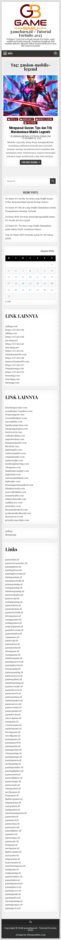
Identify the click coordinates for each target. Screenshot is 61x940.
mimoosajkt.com (14, 460)
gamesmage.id (13, 781)
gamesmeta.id (12, 774)
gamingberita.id (13, 665)
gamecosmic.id (13, 707)
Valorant (32, 122)
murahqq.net (12, 347)
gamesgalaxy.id (13, 679)
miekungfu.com (13, 449)
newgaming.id (12, 669)
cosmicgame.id (13, 725)
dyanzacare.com (14, 516)
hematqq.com (12, 375)
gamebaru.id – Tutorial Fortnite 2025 (30, 33)
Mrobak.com (12, 446)
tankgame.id (11, 869)
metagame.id (12, 848)
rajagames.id (12, 637)
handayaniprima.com (16, 425)
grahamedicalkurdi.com (18, 513)
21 (37, 283)
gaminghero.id (13, 887)
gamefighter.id (13, 830)
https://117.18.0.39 (14, 337)
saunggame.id (12, 655)
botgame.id (11, 845)
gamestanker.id (13, 876)
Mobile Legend (45, 119)
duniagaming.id (13, 577)
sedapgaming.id (13, 602)
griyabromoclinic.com (17, 520)
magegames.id (13, 802)
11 (16, 277)
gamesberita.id (13, 690)
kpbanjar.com (12, 481)
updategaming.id (14, 683)
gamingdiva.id (12, 897)
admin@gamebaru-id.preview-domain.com (32, 136)
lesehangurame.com (16, 407)
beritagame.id (12, 732)
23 (52, 283)
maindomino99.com (15, 354)
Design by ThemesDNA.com (30, 935)
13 (30, 277)
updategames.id (14, 700)
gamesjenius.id (13, 609)
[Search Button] (56, 53)
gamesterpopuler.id (16, 563)
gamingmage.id (13, 757)
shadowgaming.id (14, 591)
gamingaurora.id (14, 661)
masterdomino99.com (17, 361)
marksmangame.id (15, 866)
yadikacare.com (13, 502)
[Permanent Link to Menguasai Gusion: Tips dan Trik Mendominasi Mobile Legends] (30, 95)
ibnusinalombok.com (16, 509)
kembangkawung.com (17, 464)
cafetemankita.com (15, 453)
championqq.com (14, 368)
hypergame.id (13, 862)
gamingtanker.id (14, 767)
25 (16, 290)
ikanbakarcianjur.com (17, 471)
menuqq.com (12, 382)
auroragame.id (13, 718)
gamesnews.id (13, 693)
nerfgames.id (12, 792)
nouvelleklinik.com (15, 492)
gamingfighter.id (14, 771)
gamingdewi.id (13, 566)
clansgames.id (13, 788)
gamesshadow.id (14, 595)
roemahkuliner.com (16, 418)
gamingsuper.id (13, 904)
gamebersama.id (14, 630)
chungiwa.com (13, 467)
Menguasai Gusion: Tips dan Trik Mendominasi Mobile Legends (30, 130)
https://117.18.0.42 (14, 344)
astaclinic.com (13, 506)
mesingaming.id (13, 901)
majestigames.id (14, 626)
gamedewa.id (12, 644)
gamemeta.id (12, 827)
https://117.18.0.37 (14, 365)
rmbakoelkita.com (15, 435)
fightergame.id (13, 852)
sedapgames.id (13, 623)
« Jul (8, 301)
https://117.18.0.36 (14, 330)
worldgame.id (12, 735)
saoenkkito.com (13, 421)
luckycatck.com (13, 432)
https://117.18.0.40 (14, 372)
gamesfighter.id (13, 778)
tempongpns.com (14, 414)
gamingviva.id (12, 908)
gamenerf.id (11, 820)
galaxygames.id (13, 697)
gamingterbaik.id (14, 581)
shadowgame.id (13, 658)
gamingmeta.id (13, 760)
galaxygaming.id (14, 672)
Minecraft (28, 119)
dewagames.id (13, 616)
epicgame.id (11, 855)
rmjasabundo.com (15, 457)
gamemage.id (12, 838)
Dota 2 (14, 119)
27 (30, 290)
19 (23, 283)
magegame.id (12, 859)
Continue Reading (31, 162)
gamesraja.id (12, 598)
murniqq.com (12, 379)
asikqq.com (11, 326)
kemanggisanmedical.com (19, 485)
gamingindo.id (13, 894)
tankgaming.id (13, 873)
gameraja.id (11, 640)
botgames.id (11, 795)
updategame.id (13, 728)
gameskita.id (12, 559)
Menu (10, 53)
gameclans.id (12, 823)
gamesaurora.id (13, 676)
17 (9, 283)
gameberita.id (12, 714)
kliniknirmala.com (15, 488)
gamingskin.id (12, 746)
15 (45, 277)
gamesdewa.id (13, 605)
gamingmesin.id (13, 883)
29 (44, 290)
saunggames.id (13, 619)
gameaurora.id (13, 704)
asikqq (8, 531)
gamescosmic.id (14, 686)
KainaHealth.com (14, 495)
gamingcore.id (13, 890)
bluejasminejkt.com (15, 443)
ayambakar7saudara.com (18, 411)
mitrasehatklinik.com (16, 478)
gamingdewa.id (13, 570)
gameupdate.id (13, 711)
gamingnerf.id (13, 742)
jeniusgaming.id (13, 584)
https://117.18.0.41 (14, 351)
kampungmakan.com (16, 429)
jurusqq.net (11, 340)
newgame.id (11, 721)
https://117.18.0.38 (14, 358)
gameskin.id (11, 816)
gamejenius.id (12, 647)
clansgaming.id (13, 753)
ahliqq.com (11, 333)
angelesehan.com (14, 439)
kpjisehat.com (13, 474)
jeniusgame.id (12, 739)
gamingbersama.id (15, 573)
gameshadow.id (13, 633)
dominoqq (10, 534)
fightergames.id (13, 799)
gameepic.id (11, 841)
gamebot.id (11, 834)
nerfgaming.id (13, 764)
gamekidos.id (12, 880)
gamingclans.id (13, 750)
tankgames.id (12, 809)
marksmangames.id (15, 813)
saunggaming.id (13, 587)
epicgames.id (12, 806)
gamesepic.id (12, 785)
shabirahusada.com (15, 499)
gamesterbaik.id (14, 612)
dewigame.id (12, 651)
